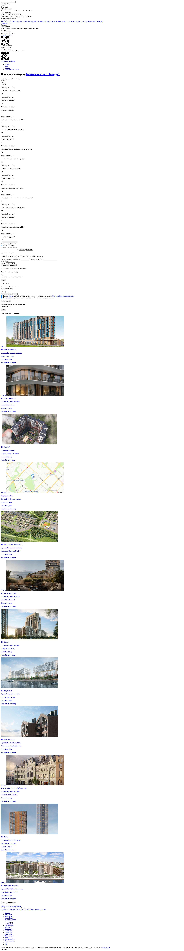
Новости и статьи (10, 920)
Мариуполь (53, 21)
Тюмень (97, 21)
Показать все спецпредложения (11, 906)
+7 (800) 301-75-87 (7, 35)
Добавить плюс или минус (9, 242)
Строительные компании (32, 909)
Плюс (5, 245)
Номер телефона (34, 259)
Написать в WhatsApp (8, 61)
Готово (3, 280)
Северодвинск (86, 21)
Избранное (4, 23)
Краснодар (45, 21)
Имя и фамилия (6, 259)
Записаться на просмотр (9, 265)
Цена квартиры (6, 12)
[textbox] (8, 2)
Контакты (4, 909)
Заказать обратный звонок (9, 294)
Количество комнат (7, 11)
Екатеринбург (14, 21)
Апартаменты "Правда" (43, 74)
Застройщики (9, 918)
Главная (7, 913)
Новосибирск (62, 21)
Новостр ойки (9, 916)
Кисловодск (38, 21)
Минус (11, 245)
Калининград (29, 21)
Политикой (106, 947)
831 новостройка (6, 9)
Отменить (29, 249)
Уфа (102, 21)
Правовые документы (15, 909)
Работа (44, 909)
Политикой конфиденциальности (63, 296)
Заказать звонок (6, 47)
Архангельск (5, 21)
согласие (10, 296)
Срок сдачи (4, 16)
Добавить (22, 249)
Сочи (93, 21)
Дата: (2, 261)
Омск (68, 21)
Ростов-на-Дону (76, 21)
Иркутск (22, 21)
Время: (3, 263)
